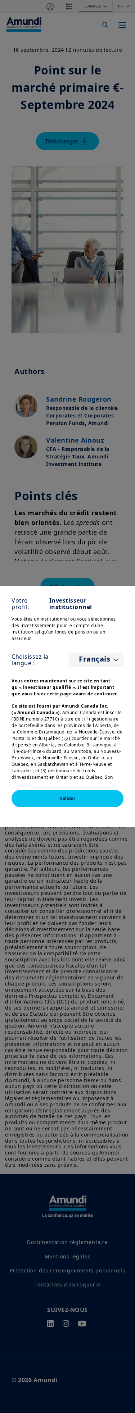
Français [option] (94, 659)
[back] (114, 742)
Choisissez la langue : (30, 659)
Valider (67, 798)
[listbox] (96, 660)
